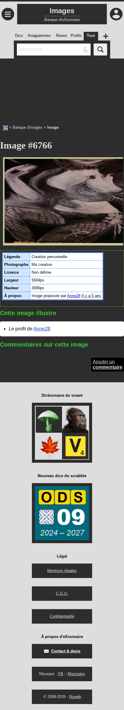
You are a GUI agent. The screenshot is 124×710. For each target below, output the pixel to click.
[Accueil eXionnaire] (5, 127)
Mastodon (76, 674)
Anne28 (73, 295)
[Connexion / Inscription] (116, 14)
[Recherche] (100, 50)
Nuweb (75, 696)
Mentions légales (62, 570)
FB (60, 674)
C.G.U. (62, 593)
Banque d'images (27, 127)
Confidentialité (62, 616)
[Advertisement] (62, 89)
